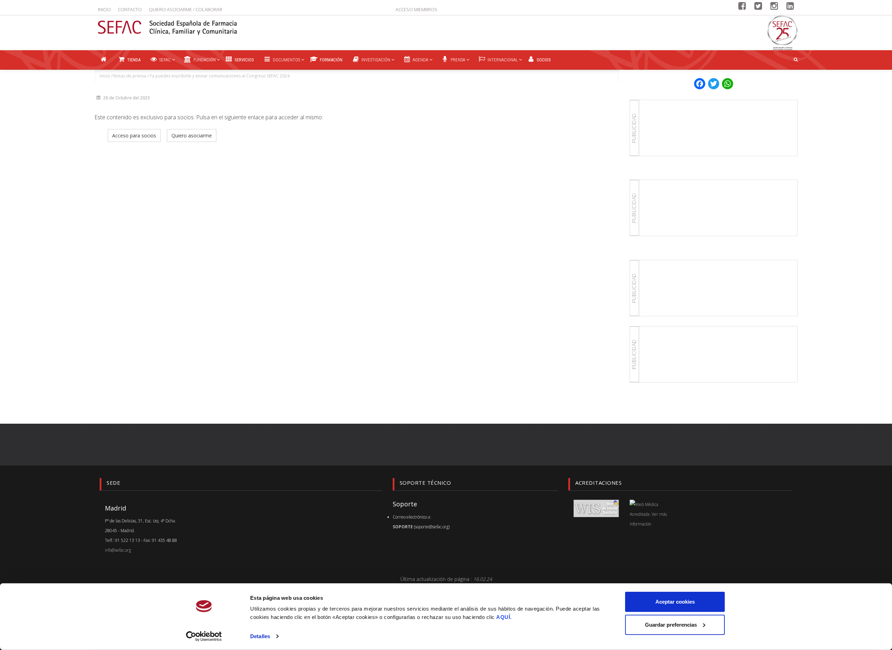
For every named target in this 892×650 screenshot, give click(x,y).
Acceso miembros (416, 9)
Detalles (260, 636)
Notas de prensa (129, 76)
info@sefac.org (118, 550)
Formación (331, 59)
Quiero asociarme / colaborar (185, 9)
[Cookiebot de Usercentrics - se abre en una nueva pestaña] (204, 636)
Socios (543, 59)
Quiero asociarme (191, 135)
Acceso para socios (134, 135)
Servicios (243, 59)
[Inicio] (167, 23)
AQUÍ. (504, 617)
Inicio (104, 9)
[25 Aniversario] (782, 32)
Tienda (133, 59)
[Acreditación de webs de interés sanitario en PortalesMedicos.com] (596, 508)
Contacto (130, 9)
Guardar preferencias (671, 624)
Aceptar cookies (675, 602)
